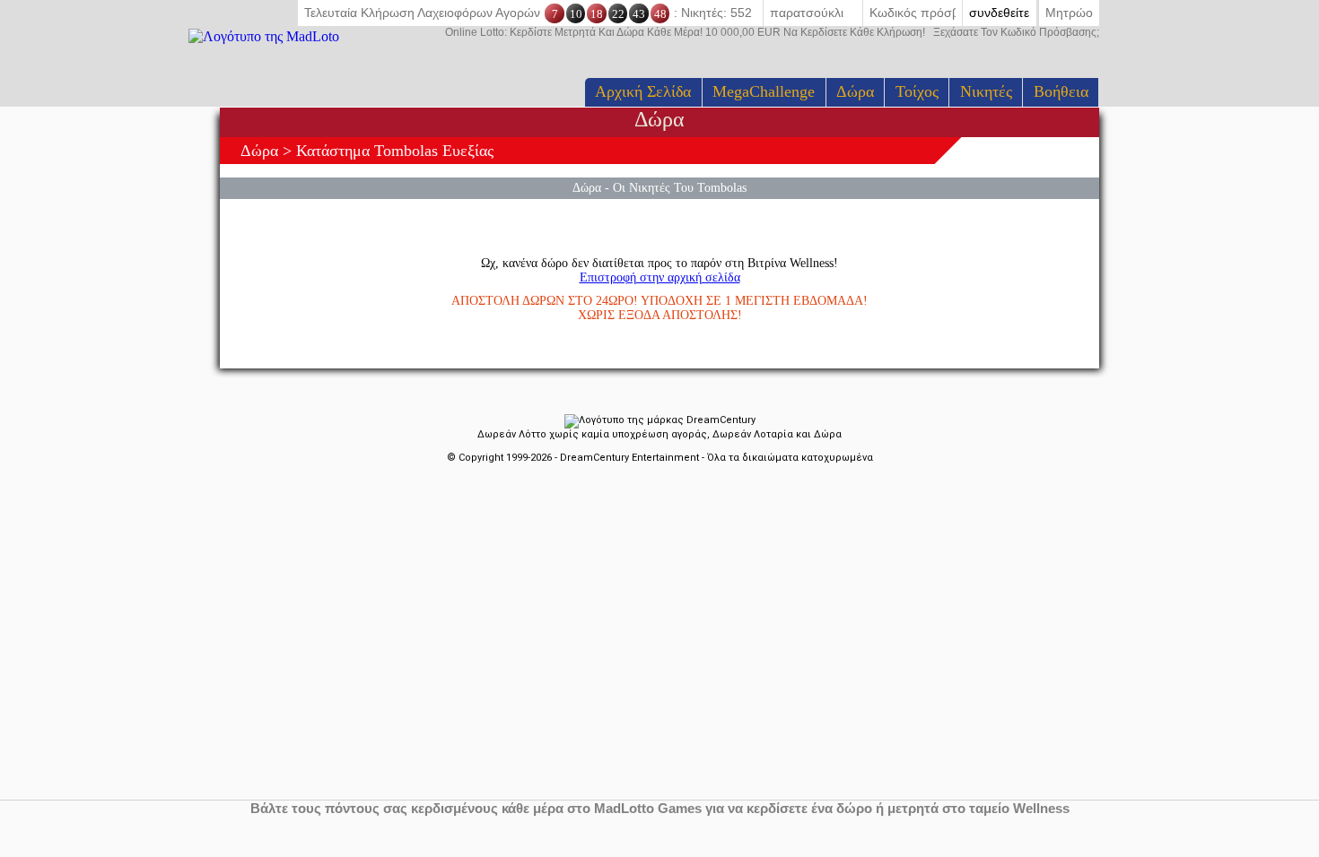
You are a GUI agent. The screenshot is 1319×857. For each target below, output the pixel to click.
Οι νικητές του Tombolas (680, 187)
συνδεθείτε (999, 12)
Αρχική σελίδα (643, 91)
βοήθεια (1061, 91)
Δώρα (855, 91)
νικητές (986, 91)
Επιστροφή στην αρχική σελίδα (660, 277)
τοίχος (917, 91)
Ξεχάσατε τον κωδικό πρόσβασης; (772, 32)
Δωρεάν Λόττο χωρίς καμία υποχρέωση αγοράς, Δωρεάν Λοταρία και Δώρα (659, 434)
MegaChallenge (763, 91)
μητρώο (1069, 12)
